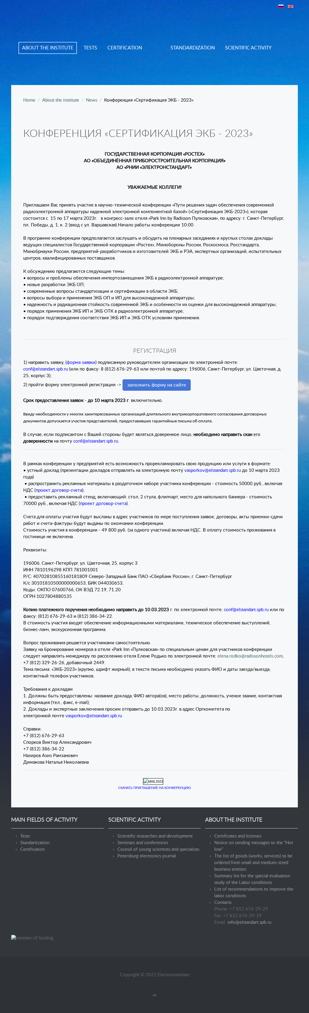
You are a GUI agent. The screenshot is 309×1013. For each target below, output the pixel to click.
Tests (90, 48)
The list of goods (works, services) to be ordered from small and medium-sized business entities (253, 863)
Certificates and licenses (237, 836)
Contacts (222, 902)
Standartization (34, 843)
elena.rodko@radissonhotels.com (250, 656)
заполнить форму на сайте (156, 385)
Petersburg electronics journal (146, 856)
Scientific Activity (248, 48)
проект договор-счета (59, 490)
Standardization (192, 48)
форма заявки (81, 362)
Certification (124, 48)
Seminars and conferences (142, 843)
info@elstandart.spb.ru (249, 922)
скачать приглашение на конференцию (154, 788)
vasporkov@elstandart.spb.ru (212, 470)
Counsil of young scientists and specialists (158, 849)
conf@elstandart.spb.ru (45, 369)
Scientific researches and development (155, 836)
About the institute (47, 48)
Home (29, 100)
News (91, 100)
